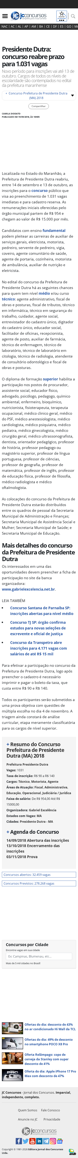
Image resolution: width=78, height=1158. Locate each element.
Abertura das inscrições (37, 840)
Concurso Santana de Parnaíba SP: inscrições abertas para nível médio (41, 610)
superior (50, 379)
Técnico (24, 781)
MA (39, 816)
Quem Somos (27, 1110)
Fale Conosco (50, 1110)
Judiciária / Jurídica (56, 793)
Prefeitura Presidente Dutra (27, 764)
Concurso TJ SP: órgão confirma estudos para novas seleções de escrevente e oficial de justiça (38, 628)
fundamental (54, 230)
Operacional (31, 793)
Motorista (38, 781)
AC (13, 26)
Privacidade (52, 1119)
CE (48, 26)
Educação (13, 793)
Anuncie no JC (27, 1119)
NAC (5, 26)
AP (26, 26)
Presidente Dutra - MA (36, 821)
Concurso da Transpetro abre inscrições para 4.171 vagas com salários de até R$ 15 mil (38, 648)
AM (33, 26)
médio (44, 293)
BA (41, 26)
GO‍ (69, 26)
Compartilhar (39, 106)
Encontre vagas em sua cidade (23, 950)
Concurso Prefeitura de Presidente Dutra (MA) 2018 (36, 95)
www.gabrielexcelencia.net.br (28, 589)
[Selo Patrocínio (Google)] (61, 16)
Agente (53, 781)
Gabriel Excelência (42, 810)
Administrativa (55, 787)
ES (61, 26)
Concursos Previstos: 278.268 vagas (29, 883)
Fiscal (38, 787)
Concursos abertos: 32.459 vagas (27, 875)
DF (55, 26)
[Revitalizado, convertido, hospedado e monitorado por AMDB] (72, 1152)
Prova (21, 856)
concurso (39, 190)
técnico (8, 299)
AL (19, 26)
